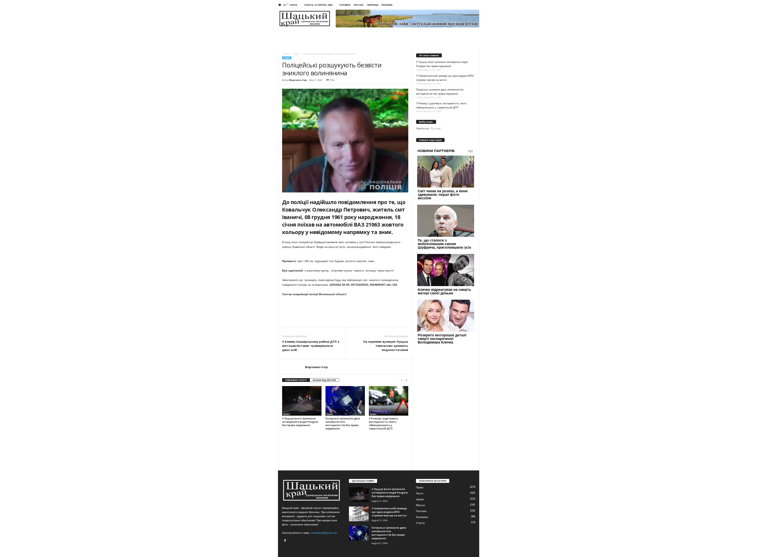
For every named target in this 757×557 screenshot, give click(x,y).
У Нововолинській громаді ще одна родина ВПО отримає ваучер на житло (445, 77)
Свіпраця (372, 4)
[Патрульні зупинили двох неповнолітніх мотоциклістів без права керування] (345, 401)
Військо (420, 505)
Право (286, 58)
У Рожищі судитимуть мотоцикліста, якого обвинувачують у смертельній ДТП (383, 423)
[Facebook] (285, 540)
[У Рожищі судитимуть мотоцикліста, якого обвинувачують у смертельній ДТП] (388, 401)
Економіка (422, 517)
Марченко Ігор (298, 79)
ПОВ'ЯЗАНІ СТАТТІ (296, 380)
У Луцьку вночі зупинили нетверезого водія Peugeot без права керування (300, 422)
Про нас (359, 4)
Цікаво (420, 499)
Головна (345, 4)
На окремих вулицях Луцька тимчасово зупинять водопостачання (385, 346)
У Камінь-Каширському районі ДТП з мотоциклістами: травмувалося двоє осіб (310, 346)
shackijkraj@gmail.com (324, 532)
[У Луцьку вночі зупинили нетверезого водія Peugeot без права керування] (302, 401)
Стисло (420, 523)
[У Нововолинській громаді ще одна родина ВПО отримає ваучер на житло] (359, 514)
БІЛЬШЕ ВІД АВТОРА (324, 380)
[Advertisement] (345, 317)
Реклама (386, 4)
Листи (419, 493)
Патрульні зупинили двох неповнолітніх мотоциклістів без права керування (342, 423)
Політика (421, 511)
